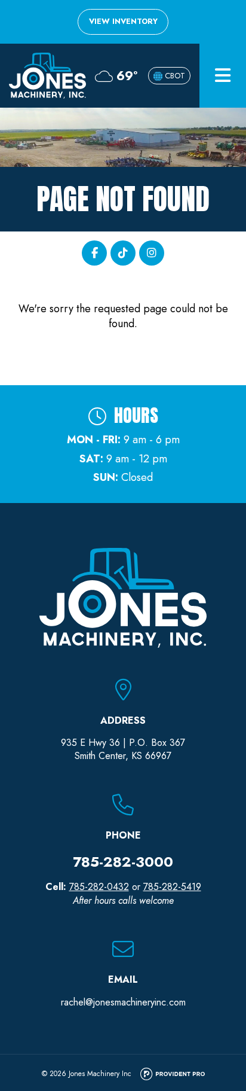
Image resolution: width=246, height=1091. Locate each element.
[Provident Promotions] (172, 1074)
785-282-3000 (123, 861)
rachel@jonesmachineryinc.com (123, 1002)
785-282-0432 (99, 887)
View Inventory (123, 21)
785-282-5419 (172, 887)
